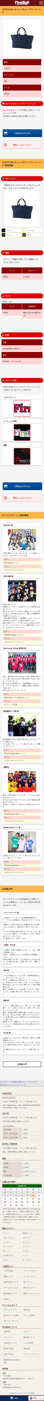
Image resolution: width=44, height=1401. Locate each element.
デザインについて (10, 1309)
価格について (8, 1276)
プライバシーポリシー (31, 1354)
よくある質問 (28, 1342)
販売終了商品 (8, 1348)
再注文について (29, 1287)
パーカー (6, 1242)
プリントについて (30, 1270)
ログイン (26, 1331)
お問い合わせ (8, 1354)
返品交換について (10, 1293)
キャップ (6, 1250)
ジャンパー (27, 1246)
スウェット (27, 1242)
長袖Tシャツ (27, 1233)
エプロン (26, 1250)
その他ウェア (8, 1255)
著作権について (29, 1337)
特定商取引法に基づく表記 (12, 1361)
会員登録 (7, 1331)
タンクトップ (8, 1246)
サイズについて (29, 1276)
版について (27, 1282)
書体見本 (26, 1309)
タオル (5, 1259)
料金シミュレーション (22, 144)
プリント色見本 (29, 1315)
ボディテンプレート (11, 1320)
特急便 (6, 1299)
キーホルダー (28, 1259)
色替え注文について (11, 1282)
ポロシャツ (27, 1237)
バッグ (25, 1255)
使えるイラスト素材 (11, 1315)
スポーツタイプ (9, 1237)
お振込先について (10, 1342)
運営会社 (26, 1348)
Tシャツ (6, 1233)
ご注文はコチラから (22, 133)
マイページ (8, 1337)
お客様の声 (22, 1064)
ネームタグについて (11, 1287)
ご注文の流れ (8, 1270)
